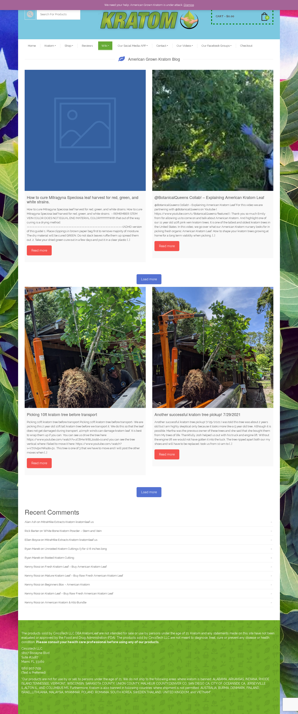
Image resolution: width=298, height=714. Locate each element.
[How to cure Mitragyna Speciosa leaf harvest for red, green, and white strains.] (85, 130)
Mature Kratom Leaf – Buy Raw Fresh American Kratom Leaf (84, 575)
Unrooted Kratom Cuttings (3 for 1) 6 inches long (76, 548)
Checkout (246, 45)
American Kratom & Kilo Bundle (65, 602)
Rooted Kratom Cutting (59, 557)
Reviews (87, 45)
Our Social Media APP (133, 45)
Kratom (50, 45)
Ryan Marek (32, 548)
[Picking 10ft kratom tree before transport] (85, 347)
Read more (39, 250)
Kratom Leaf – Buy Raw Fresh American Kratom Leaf (79, 593)
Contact (162, 45)
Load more (149, 279)
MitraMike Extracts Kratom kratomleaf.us (67, 522)
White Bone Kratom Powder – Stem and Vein (73, 531)
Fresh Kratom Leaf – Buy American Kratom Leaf (76, 566)
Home (32, 45)
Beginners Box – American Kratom (67, 584)
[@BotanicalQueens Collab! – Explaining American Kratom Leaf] (212, 130)
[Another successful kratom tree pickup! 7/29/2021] (212, 347)
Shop (69, 45)
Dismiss (189, 5)
